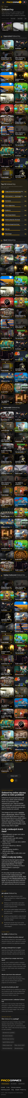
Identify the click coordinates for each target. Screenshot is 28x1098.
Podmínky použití (5, 1089)
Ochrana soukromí (16, 1087)
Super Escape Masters (8, 864)
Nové (10, 240)
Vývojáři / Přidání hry (20, 1089)
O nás (7, 1087)
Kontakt (3, 1087)
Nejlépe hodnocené (14, 575)
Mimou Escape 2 (18, 862)
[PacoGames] (11, 1080)
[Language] (25, 2)
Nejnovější (13, 18)
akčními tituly (10, 814)
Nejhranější (20, 18)
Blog (12, 1089)
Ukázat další (14, 776)
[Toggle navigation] (3, 2)
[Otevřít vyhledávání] (20, 2)
